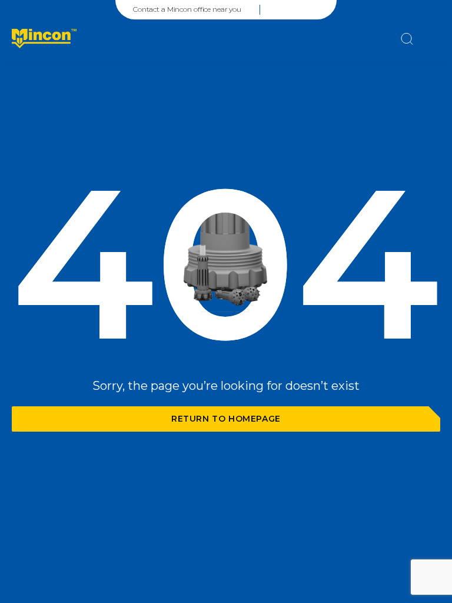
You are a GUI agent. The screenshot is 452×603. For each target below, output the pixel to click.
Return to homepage (226, 418)
